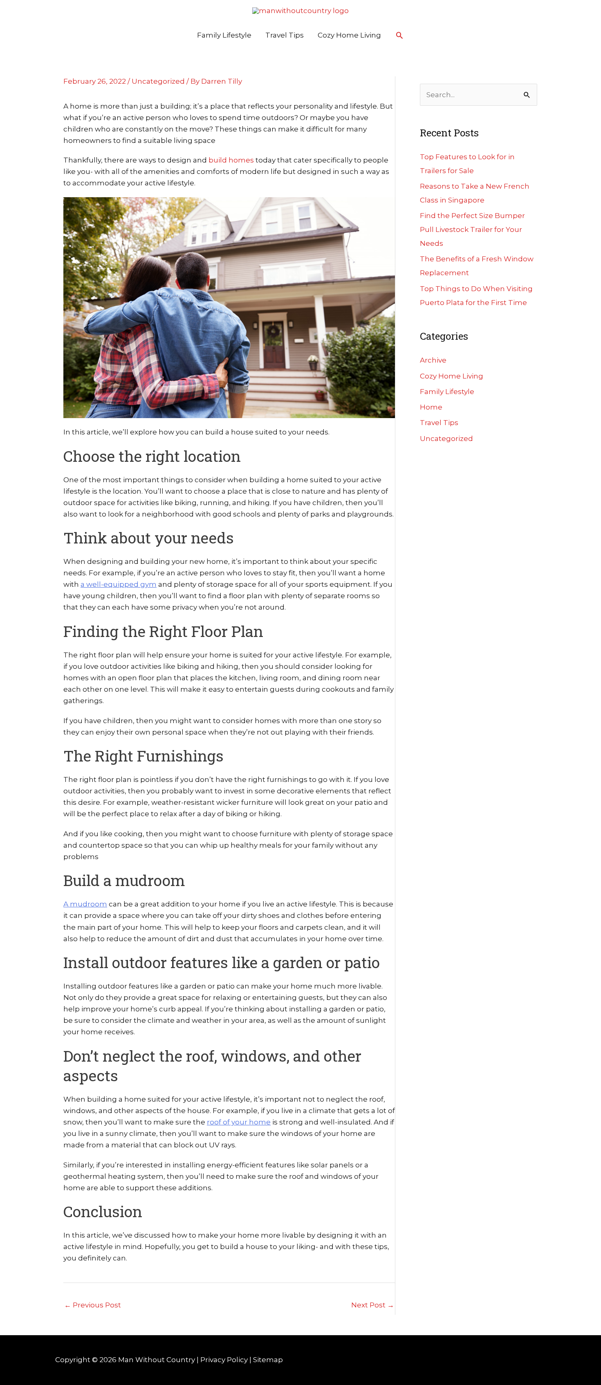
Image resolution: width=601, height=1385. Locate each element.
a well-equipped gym (119, 584)
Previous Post (92, 1305)
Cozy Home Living (349, 35)
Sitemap (268, 1360)
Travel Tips (284, 35)
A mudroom (85, 904)
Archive (433, 360)
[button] (399, 35)
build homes (231, 160)
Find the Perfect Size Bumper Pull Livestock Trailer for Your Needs (472, 229)
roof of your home (239, 1122)
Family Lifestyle (224, 35)
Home (431, 407)
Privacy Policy (224, 1360)
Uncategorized (158, 81)
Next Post (372, 1305)
